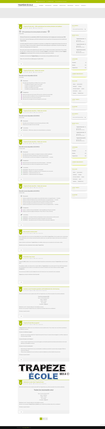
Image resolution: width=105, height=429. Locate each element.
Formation (37, 290)
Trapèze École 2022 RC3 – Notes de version (34, 141)
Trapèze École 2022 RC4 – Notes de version (35, 110)
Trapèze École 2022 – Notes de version (33, 70)
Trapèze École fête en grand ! (31, 323)
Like (21, 63)
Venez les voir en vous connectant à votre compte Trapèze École (31, 245)
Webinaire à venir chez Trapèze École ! (33, 382)
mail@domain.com (41, 1)
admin (31, 28)
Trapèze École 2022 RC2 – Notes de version (34, 186)
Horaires (36, 28)
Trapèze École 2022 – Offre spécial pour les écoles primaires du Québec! (42, 26)
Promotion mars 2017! (29, 256)
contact (34, 271)
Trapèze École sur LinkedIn (34, 404)
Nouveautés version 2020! (30, 231)
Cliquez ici (21, 274)
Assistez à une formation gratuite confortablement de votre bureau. (41, 289)
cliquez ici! (46, 304)
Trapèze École (40, 28)
